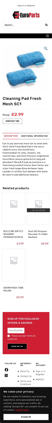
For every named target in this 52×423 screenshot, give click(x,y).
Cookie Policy (22, 410)
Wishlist (40, 379)
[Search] (46, 25)
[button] (13, 195)
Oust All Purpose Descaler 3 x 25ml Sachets (37, 234)
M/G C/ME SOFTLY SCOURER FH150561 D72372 (13, 234)
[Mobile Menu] (47, 35)
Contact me (12, 121)
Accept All (26, 417)
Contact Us (26, 376)
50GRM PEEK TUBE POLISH (13, 289)
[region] (26, 405)
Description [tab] (11, 136)
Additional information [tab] (34, 136)
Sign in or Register (26, 6)
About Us (25, 371)
